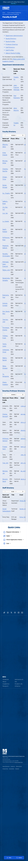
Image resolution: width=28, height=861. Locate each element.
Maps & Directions (6, 766)
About (4, 681)
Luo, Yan (5, 213)
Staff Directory (10, 47)
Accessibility (11, 768)
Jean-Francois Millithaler (17, 87)
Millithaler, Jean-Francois (5, 264)
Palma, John (6, 270)
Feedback (17, 768)
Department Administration (14, 35)
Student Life (18, 684)
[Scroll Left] (5, 135)
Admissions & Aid (19, 680)
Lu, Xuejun (5, 221)
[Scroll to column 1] (12, 135)
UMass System (19, 766)
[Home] (5, 8)
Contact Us (13, 766)
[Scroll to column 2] (13, 135)
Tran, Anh (5, 463)
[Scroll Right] (23, 135)
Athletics (17, 686)
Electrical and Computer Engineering (10, 14)
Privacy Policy (5, 768)
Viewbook (6, 679)
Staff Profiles (10, 50)
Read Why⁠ (13, 3)
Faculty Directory (11, 38)
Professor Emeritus (12, 44)
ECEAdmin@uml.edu (18, 762)
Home (3, 12)
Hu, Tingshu (6, 193)
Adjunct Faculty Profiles (13, 53)
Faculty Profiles (10, 41)
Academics (6, 684)
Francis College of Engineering (14, 12)
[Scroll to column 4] (16, 135)
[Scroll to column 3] (14, 135)
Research (5, 686)
